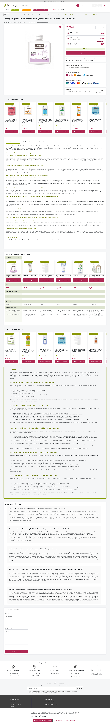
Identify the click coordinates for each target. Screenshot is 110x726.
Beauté (27, 14)
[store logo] (11, 6)
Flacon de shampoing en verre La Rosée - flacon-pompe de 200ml (45, 276)
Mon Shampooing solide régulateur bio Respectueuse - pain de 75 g (96, 276)
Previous (103, 99)
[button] (60, 27)
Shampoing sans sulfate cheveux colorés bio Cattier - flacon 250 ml (11, 120)
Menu (7, 9)
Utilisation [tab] (26, 141)
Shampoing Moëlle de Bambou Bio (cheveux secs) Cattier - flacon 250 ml (13, 276)
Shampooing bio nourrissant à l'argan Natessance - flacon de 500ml (95, 350)
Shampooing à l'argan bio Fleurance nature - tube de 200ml (29, 276)
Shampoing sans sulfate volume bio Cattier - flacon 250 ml (95, 120)
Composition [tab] (40, 141)
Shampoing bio (52, 14)
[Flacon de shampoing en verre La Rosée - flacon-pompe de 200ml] (46, 267)
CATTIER (33, 22)
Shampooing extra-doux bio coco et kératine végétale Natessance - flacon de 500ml (45, 121)
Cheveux (34, 14)
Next (105, 99)
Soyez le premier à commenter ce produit (15, 22)
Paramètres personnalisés (65, 720)
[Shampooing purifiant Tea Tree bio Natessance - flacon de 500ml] (80, 267)
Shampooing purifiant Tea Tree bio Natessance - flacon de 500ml (62, 120)
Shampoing (42, 14)
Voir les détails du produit (42, 22)
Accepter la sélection (42, 720)
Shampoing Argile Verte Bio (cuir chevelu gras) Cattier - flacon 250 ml (11, 350)
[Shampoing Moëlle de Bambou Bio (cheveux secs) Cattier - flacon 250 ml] (13, 267)
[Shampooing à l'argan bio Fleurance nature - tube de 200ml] (30, 267)
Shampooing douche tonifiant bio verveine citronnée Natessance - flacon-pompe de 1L (28, 351)
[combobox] (50, 5)
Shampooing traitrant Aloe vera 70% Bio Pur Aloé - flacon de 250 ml (78, 120)
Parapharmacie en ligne (17, 14)
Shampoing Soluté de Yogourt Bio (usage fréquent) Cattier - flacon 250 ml (28, 121)
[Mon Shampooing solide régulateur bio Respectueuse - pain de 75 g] (96, 267)
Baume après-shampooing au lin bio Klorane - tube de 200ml (63, 276)
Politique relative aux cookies (38, 716)
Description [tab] (12, 141)
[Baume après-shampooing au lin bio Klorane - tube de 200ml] (63, 267)
